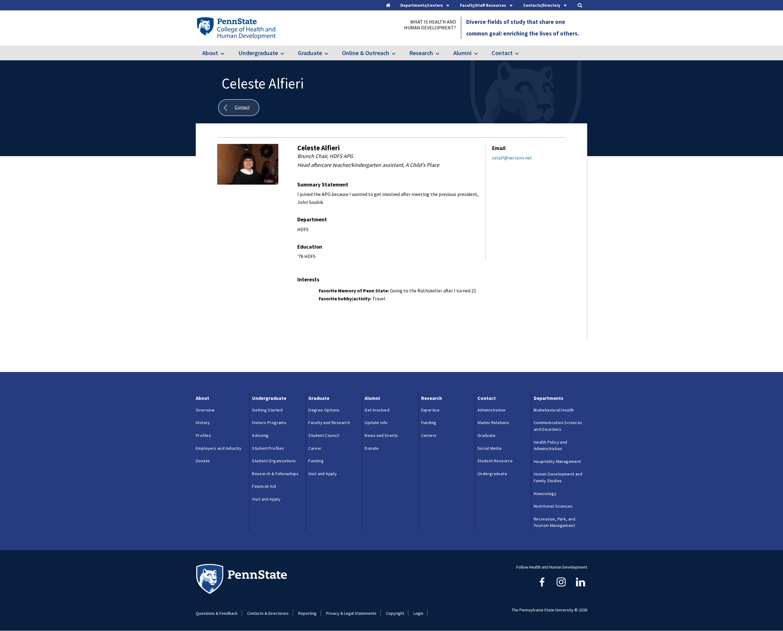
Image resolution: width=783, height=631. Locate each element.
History (203, 422)
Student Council (323, 435)
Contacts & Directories (268, 613)
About (210, 53)
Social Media (489, 448)
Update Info (376, 422)
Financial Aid (264, 486)
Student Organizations (274, 461)
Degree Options (324, 410)
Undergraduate (258, 53)
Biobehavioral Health (554, 410)
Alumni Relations (493, 422)
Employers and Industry (219, 448)
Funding (316, 461)
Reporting (307, 613)
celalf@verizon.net (512, 158)
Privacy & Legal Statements (351, 613)
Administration (491, 410)
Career (314, 448)
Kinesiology (545, 493)
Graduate (310, 53)
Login (418, 613)
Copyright (395, 613)
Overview (205, 410)
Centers (429, 435)
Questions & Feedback (217, 613)
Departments (548, 398)
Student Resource (495, 461)
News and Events (381, 435)
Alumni (462, 53)
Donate (203, 461)
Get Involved (377, 410)
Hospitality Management (557, 461)
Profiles (203, 435)
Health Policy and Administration (550, 445)
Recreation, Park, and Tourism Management (554, 522)
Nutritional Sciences (553, 506)
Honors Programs (269, 422)
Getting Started (267, 410)
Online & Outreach (365, 53)
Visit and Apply (266, 499)
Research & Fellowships (275, 473)
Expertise (430, 410)
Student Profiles (268, 448)
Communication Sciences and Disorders (558, 426)
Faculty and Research (329, 422)
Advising (260, 435)
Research (421, 53)
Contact (502, 53)
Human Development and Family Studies (558, 477)
